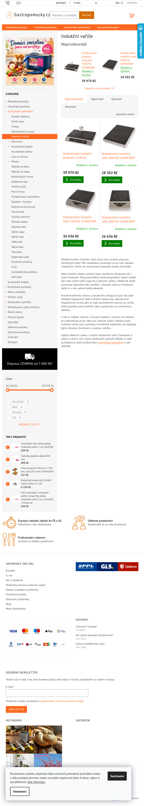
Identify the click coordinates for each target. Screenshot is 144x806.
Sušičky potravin (20, 216)
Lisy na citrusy (19, 156)
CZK (117, 2)
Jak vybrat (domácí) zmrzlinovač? (94, 635)
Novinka (19, 412)
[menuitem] (16, 27)
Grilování (13, 337)
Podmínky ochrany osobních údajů (25, 585)
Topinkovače (18, 226)
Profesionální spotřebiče (25, 196)
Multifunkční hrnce (22, 176)
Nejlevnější (97, 99)
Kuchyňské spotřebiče (20, 111)
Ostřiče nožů (18, 186)
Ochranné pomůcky (19, 332)
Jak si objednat (14, 580)
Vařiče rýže (17, 236)
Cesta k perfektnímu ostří (90, 643)
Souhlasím (117, 776)
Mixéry (15, 161)
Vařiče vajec (18, 232)
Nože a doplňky (17, 292)
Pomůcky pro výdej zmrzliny (24, 307)
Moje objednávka (16, 608)
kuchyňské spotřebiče (110, 342)
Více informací (36, 782)
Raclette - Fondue (21, 201)
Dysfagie (12, 342)
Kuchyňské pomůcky (19, 287)
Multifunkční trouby (22, 131)
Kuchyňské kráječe (22, 146)
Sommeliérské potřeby (24, 272)
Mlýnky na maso (20, 171)
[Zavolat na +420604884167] (11, 2)
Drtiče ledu (17, 121)
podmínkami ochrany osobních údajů (62, 701)
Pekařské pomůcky (18, 101)
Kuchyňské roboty (21, 151)
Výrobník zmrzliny (21, 261)
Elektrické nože (20, 257)
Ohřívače (16, 277)
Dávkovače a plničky (19, 302)
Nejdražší (116, 99)
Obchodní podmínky (17, 599)
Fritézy (15, 126)
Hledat (86, 15)
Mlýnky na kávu (20, 166)
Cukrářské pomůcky (19, 106)
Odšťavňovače (19, 181)
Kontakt (61, 2)
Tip (16, 417)
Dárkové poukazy (17, 327)
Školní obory (15, 312)
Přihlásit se (16, 709)
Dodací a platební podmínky (22, 589)
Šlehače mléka (19, 221)
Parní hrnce (18, 191)
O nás (77, 2)
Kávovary (16, 141)
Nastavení (19, 791)
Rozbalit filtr (28, 424)
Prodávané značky (16, 594)
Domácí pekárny (20, 116)
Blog (8, 604)
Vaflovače (16, 241)
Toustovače (17, 211)
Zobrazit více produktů (98, 88)
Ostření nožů (15, 297)
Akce (17, 407)
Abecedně (70, 106)
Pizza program (16, 317)
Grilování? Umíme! (86, 626)
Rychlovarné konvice (23, 206)
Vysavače (16, 252)
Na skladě (20, 401)
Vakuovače (17, 247)
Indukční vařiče (20, 136)
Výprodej (13, 322)
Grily (14, 267)
